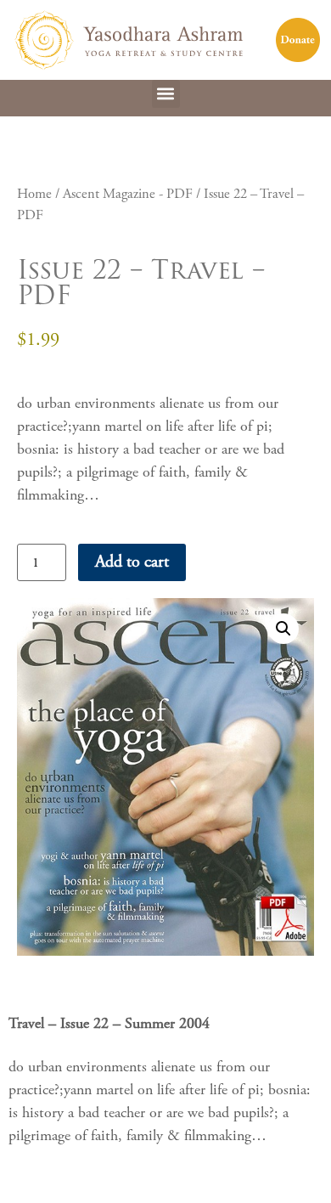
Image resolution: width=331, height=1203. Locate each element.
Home (34, 194)
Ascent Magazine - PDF (128, 194)
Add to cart (132, 562)
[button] (166, 94)
